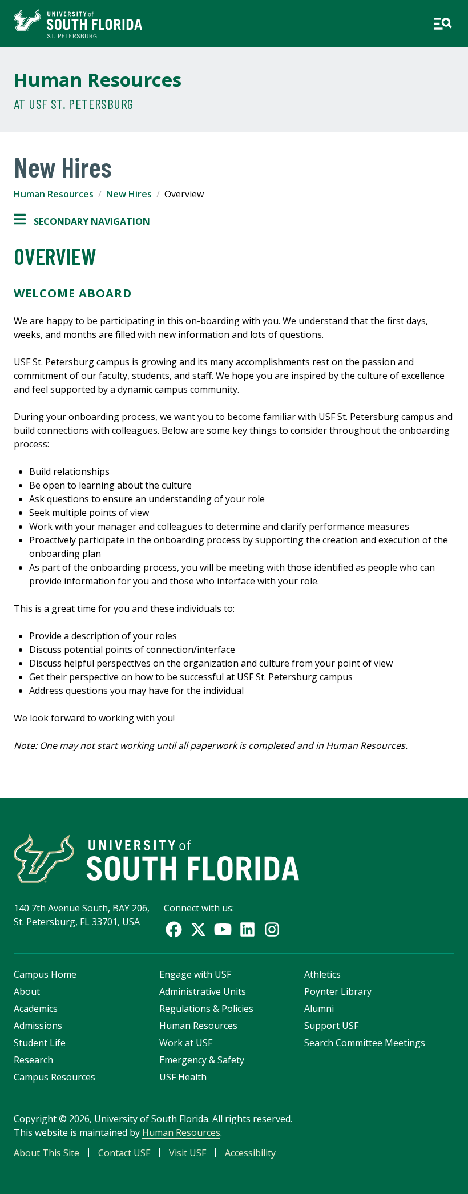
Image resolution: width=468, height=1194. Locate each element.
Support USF (331, 1025)
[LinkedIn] (247, 929)
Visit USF (187, 1153)
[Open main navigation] (442, 23)
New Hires (129, 194)
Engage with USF (195, 974)
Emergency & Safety (201, 1060)
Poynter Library (338, 991)
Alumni (319, 1008)
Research (33, 1060)
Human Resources (97, 79)
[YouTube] (223, 929)
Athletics (322, 974)
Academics (36, 1008)
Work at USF (185, 1042)
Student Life (40, 1042)
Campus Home (45, 974)
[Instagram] (272, 929)
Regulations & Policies (206, 1008)
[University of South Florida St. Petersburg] (78, 23)
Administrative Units (202, 991)
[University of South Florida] (156, 858)
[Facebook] (174, 929)
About (27, 991)
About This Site (46, 1153)
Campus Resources (54, 1077)
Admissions (38, 1025)
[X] (198, 929)
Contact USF (124, 1153)
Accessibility (250, 1153)
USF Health (183, 1077)
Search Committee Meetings (364, 1042)
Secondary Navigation (82, 221)
